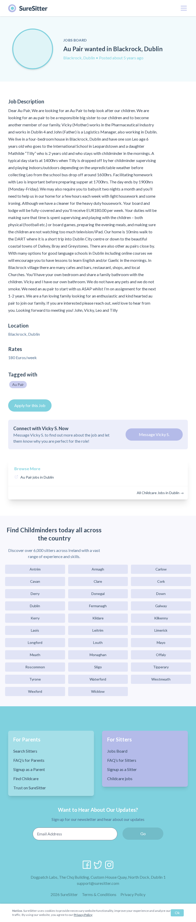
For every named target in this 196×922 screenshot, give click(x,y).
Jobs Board (117, 751)
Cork (161, 581)
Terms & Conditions (99, 894)
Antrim (35, 569)
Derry (35, 593)
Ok (177, 913)
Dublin (35, 606)
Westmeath (160, 679)
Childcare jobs (119, 778)
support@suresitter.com (98, 883)
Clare (98, 581)
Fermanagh (98, 606)
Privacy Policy (132, 894)
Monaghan (98, 655)
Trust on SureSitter (29, 787)
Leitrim (97, 630)
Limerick (160, 630)
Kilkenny (161, 618)
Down (161, 593)
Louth (98, 642)
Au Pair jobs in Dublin (37, 477)
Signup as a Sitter (122, 769)
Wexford (35, 691)
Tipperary (161, 667)
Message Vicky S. (154, 434)
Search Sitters (25, 751)
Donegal (98, 593)
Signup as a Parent (29, 769)
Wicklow (98, 691)
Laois (35, 630)
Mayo (161, 642)
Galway (161, 606)
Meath (35, 655)
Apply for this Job (29, 405)
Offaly (161, 655)
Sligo (98, 667)
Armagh (98, 569)
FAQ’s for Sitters (121, 760)
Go (143, 833)
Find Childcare (26, 778)
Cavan (35, 581)
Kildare (98, 618)
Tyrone (35, 679)
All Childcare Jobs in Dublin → (160, 493)
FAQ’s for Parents (28, 760)
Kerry (35, 618)
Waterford (98, 679)
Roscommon (35, 667)
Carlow (161, 569)
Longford (35, 642)
